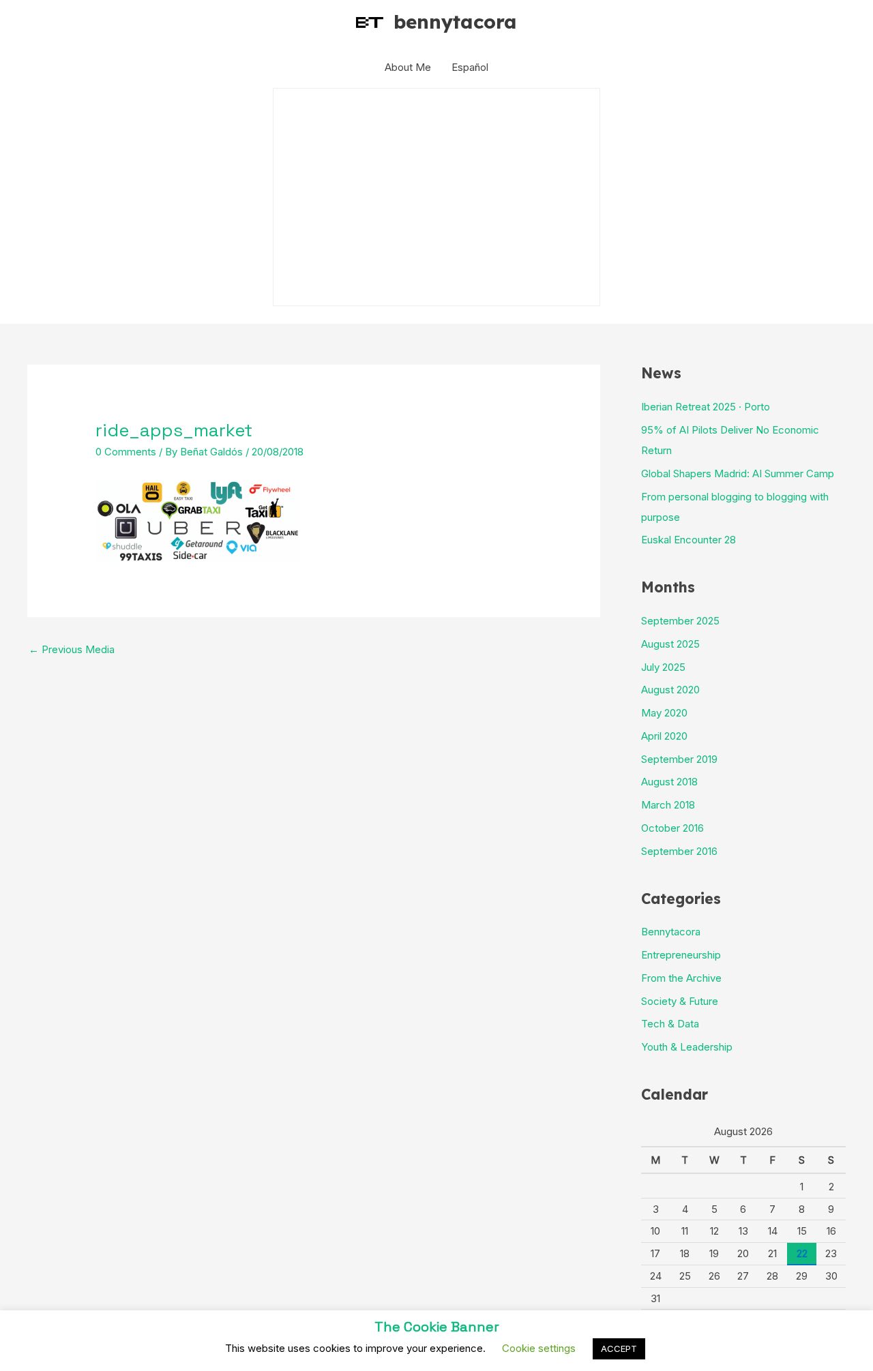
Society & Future (679, 1001)
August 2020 (670, 689)
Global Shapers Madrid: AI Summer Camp (737, 473)
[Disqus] (313, 834)
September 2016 (679, 851)
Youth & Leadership (687, 1046)
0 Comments (125, 451)
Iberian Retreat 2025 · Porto (705, 406)
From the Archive (681, 977)
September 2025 (680, 620)
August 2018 (669, 781)
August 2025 (670, 643)
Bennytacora (670, 931)
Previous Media (72, 649)
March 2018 (668, 804)
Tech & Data (670, 1023)
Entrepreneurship (681, 954)
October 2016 (672, 828)
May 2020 (664, 712)
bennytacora (455, 21)
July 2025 (663, 667)
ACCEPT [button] (619, 1348)
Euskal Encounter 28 (688, 539)
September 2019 (679, 759)
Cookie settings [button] (539, 1348)
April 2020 (664, 735)
